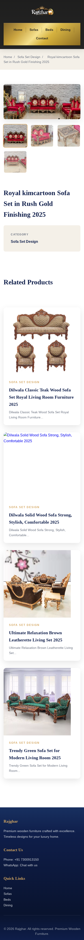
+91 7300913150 (27, 859)
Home (18, 29)
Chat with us (28, 865)
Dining (65, 29)
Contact (42, 38)
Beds (49, 29)
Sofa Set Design (28, 57)
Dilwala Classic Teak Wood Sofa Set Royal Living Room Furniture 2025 (41, 397)
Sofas (34, 29)
